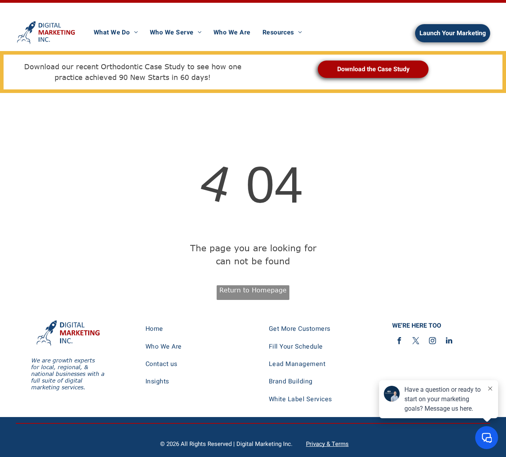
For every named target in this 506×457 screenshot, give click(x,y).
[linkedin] (449, 342)
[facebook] (399, 342)
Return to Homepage (253, 290)
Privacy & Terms (327, 444)
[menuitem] (116, 32)
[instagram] (432, 342)
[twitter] (416, 342)
